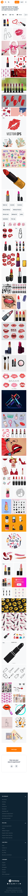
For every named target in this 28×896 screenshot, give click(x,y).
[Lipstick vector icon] (20, 710)
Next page (14, 749)
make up (5, 205)
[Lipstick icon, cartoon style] (8, 196)
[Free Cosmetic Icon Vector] (14, 673)
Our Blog (4, 852)
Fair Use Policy (20, 891)
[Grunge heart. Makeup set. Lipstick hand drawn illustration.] (18, 22)
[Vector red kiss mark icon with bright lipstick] (14, 126)
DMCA (3, 828)
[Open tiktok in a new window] (16, 883)
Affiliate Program (5, 830)
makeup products (17, 209)
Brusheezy (4, 799)
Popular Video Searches (7, 837)
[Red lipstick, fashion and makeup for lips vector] (14, 178)
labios (21, 214)
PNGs (13, 14)
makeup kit (14, 214)
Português (4, 867)
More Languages (5, 874)
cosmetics (19, 205)
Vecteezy (4, 801)
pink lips (13, 219)
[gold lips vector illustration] (14, 605)
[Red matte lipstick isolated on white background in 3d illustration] (8, 347)
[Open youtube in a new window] (20, 883)
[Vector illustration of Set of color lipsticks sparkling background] (14, 86)
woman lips (6, 214)
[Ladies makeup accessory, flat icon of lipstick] (8, 710)
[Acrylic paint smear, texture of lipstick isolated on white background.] (20, 556)
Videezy (3, 804)
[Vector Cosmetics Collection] (19, 698)
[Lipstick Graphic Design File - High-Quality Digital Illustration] (7, 593)
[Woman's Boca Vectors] (14, 331)
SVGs (5, 14)
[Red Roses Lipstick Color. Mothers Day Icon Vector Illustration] (9, 275)
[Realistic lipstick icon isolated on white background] (19, 570)
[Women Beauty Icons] (19, 593)
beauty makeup (6, 209)
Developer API (5, 811)
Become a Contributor (7, 854)
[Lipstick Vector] (19, 481)
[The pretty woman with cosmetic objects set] (20, 722)
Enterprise (4, 806)
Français (4, 872)
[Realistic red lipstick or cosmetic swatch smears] (14, 101)
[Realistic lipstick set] (7, 687)
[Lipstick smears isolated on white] (8, 556)
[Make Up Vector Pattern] (14, 621)
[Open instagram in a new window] (9, 883)
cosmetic (12, 205)
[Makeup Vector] (14, 736)
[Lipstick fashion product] (20, 196)
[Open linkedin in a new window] (11, 883)
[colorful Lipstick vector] (19, 289)
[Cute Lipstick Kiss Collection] (6, 433)
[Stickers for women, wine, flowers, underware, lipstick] (14, 465)
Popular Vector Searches (7, 833)
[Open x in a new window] (18, 883)
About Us (4, 850)
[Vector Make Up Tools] (14, 523)
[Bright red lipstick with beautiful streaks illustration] (6, 582)
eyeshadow (5, 219)
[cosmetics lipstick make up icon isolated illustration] (21, 347)
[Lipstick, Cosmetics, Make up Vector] (20, 316)
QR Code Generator (6, 818)
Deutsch (4, 869)
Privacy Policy (13, 891)
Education (4, 808)
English (3, 862)
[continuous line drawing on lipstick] (8, 722)
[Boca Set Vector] (8, 233)
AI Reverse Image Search (7, 813)
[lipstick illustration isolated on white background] (8, 62)
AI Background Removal (7, 816)
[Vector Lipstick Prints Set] (14, 381)
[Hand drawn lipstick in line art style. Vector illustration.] (7, 34)
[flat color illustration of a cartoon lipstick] (21, 301)
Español (4, 865)
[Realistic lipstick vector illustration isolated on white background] (7, 570)
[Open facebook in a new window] (7, 883)
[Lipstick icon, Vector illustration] (14, 653)
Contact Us (4, 847)
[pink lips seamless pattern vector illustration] (7, 698)
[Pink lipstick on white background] (7, 316)
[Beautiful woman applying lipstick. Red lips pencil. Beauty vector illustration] (19, 687)
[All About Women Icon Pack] (19, 636)
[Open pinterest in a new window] (14, 883)
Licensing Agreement (6, 826)
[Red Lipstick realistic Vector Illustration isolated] (4, 224)
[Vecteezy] (2, 2)
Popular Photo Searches (7, 835)
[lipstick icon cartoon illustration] (6, 506)
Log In (22, 2)
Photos (20, 14)
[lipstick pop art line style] (20, 233)
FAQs (3, 845)
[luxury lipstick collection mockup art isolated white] (18, 433)
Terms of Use (6, 891)
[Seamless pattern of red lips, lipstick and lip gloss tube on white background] (20, 62)
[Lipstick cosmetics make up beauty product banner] (18, 73)
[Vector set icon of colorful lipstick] (20, 246)
